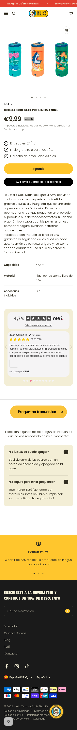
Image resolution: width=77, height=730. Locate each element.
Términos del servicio (16, 718)
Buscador (11, 626)
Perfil (7, 647)
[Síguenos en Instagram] (16, 666)
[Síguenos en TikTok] (26, 666)
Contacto (11, 653)
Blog (7, 640)
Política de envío (13, 715)
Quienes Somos (15, 633)
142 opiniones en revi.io (38, 325)
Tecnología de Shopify (34, 706)
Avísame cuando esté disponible (38, 182)
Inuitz (8, 104)
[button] (6, 347)
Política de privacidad (16, 711)
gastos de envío (43, 125)
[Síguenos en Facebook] (6, 666)
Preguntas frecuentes (37, 411)
